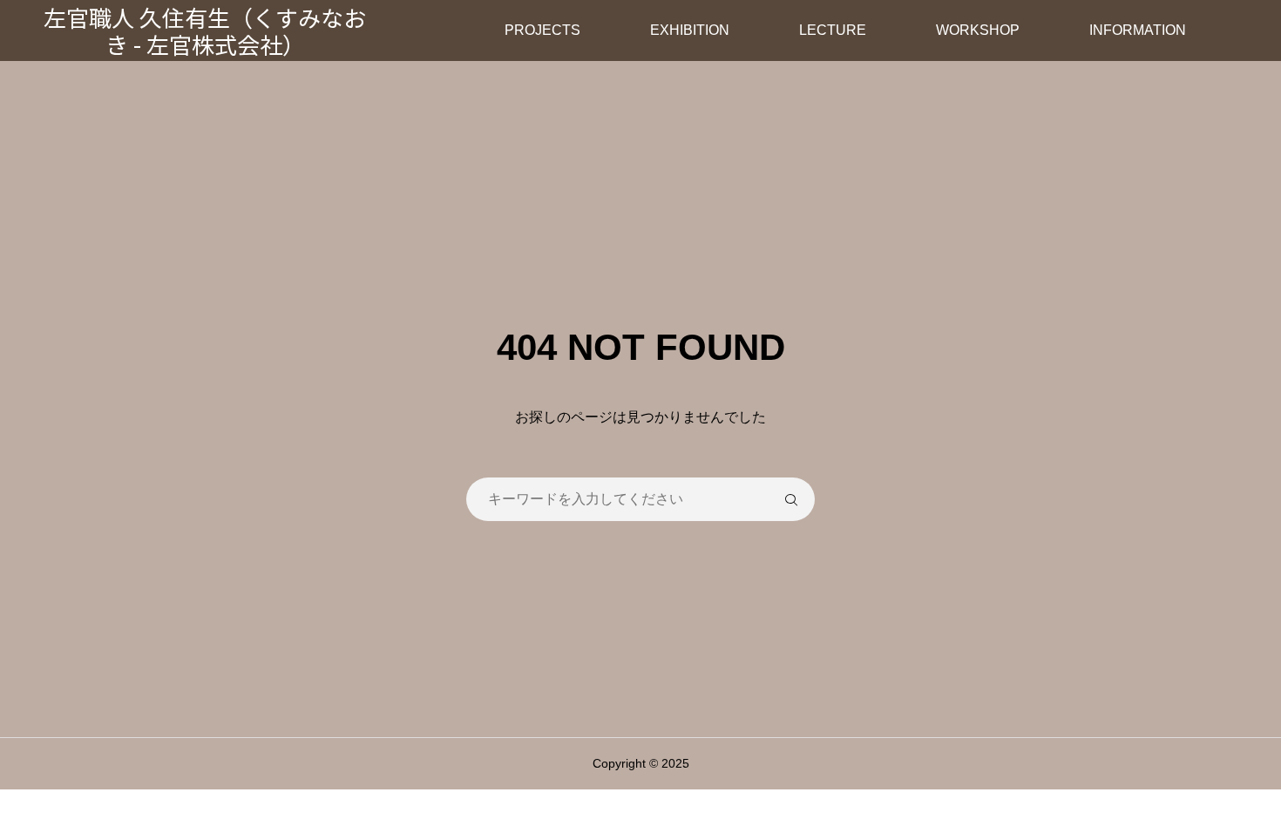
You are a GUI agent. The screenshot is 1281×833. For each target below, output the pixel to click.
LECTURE (832, 30)
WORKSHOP (978, 30)
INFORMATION (1137, 30)
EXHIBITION (689, 30)
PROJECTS (542, 30)
